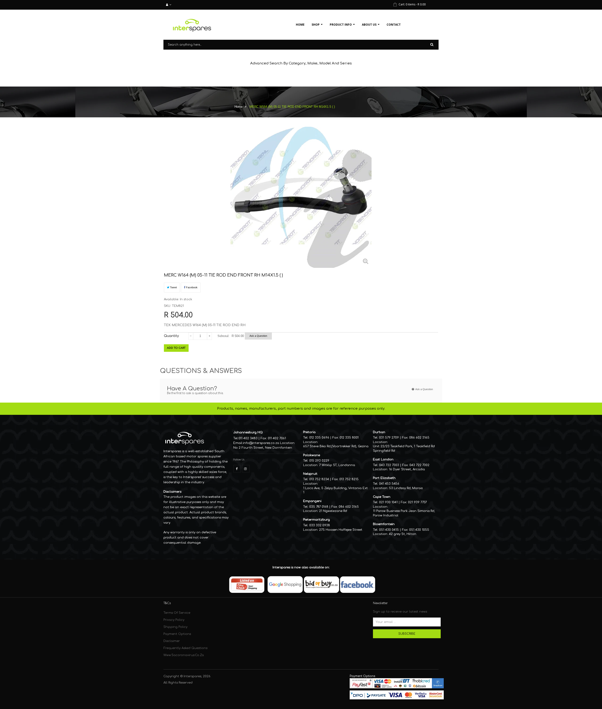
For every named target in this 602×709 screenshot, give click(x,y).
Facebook (191, 287)
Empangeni (312, 501)
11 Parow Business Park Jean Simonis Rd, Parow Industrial (404, 513)
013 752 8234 (319, 479)
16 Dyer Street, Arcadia (407, 469)
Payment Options (177, 634)
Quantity (171, 336)
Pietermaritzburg (316, 519)
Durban (379, 432)
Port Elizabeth (384, 478)
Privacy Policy (173, 620)
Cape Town (381, 497)
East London (383, 459)
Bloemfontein (384, 524)
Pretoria (309, 432)
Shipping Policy (175, 627)
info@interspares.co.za (261, 443)
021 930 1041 (388, 502)
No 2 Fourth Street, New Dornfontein (262, 447)
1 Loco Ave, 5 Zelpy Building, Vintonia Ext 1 (335, 490)
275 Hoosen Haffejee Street (340, 529)
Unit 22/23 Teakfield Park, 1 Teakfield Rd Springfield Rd (404, 448)
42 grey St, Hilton (402, 534)
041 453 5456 (389, 483)
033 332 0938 (319, 525)
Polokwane (311, 455)
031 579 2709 (389, 437)
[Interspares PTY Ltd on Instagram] (246, 468)
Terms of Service (176, 612)
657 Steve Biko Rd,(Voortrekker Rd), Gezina (335, 446)
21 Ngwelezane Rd (333, 511)
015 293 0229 (319, 460)
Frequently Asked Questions (185, 648)
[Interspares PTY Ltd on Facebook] (237, 468)
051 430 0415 (389, 529)
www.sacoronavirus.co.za (183, 655)
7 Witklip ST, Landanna (337, 465)
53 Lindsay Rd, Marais (406, 488)
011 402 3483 (247, 438)
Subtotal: (224, 336)
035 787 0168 (318, 506)
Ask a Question (258, 335)
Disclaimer (171, 641)
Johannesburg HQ (248, 432)
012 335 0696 (319, 437)
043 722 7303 (389, 465)
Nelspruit (310, 473)
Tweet (173, 287)
